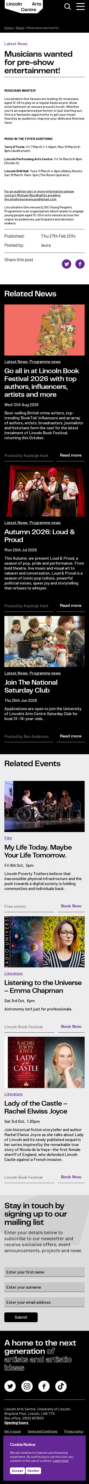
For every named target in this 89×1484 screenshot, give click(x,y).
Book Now (71, 906)
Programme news (45, 361)
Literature (13, 973)
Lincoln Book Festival (23, 1026)
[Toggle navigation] (80, 6)
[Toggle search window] (68, 6)
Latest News (16, 43)
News (20, 28)
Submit (21, 1316)
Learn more (61, 1460)
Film (8, 837)
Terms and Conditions (43, 1431)
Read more (70, 455)
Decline (33, 1470)
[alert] (44, 1458)
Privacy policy (73, 1431)
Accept (17, 1470)
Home (8, 28)
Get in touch (12, 1431)
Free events (15, 906)
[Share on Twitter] (66, 264)
